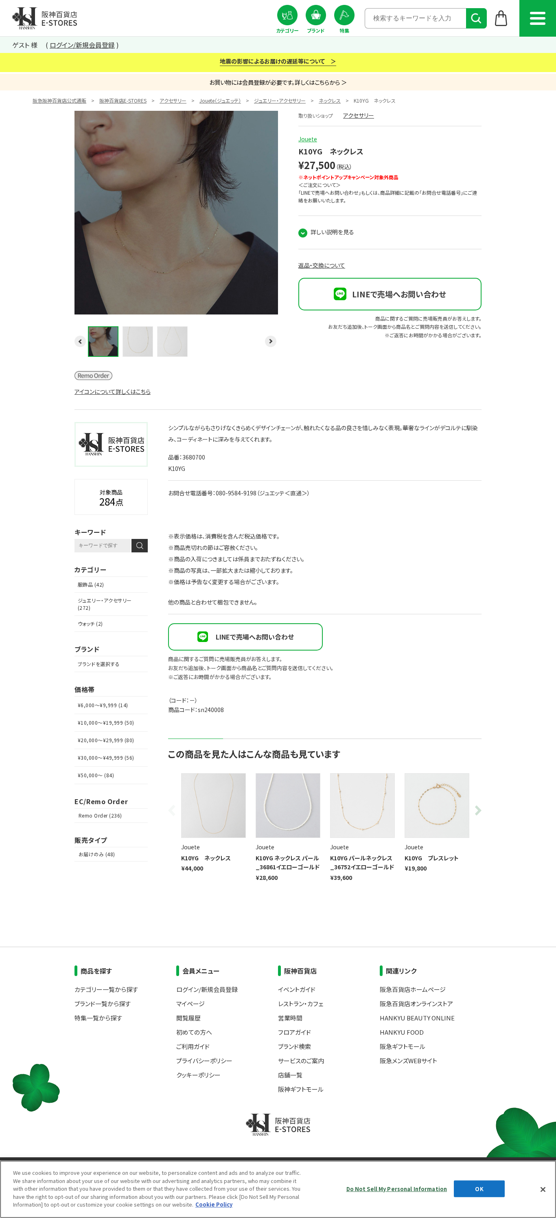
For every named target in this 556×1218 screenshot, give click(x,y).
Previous (173, 810)
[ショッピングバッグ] (501, 18)
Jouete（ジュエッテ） (220, 100)
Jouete (307, 139)
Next (477, 810)
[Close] (543, 1189)
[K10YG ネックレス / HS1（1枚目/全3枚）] (176, 310)
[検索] (476, 18)
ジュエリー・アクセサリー (280, 100)
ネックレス (330, 100)
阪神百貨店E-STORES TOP (44, 18)
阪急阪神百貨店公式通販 (59, 100)
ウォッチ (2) (90, 623)
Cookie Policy (213, 1204)
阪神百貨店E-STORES (123, 100)
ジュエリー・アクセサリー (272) (105, 604)
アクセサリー (173, 100)
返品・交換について (321, 265)
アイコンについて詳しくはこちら (112, 391)
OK (479, 1188)
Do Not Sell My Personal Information (396, 1188)
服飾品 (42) (91, 584)
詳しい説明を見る (332, 232)
